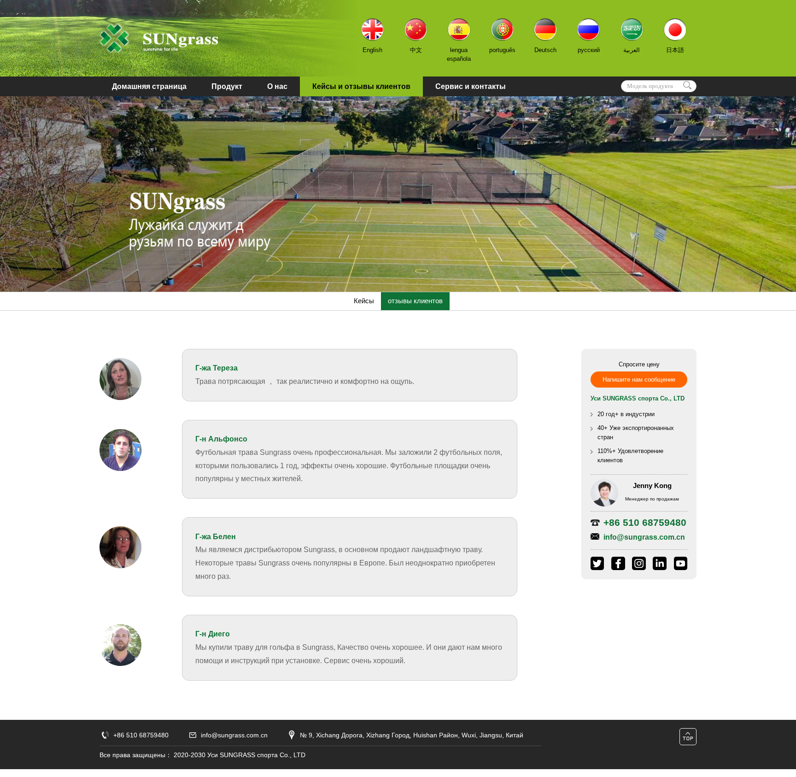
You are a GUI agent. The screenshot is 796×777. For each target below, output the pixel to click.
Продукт (226, 86)
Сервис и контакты (470, 86)
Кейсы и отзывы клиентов (361, 86)
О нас (277, 86)
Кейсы (364, 301)
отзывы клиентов (415, 301)
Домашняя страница (149, 86)
